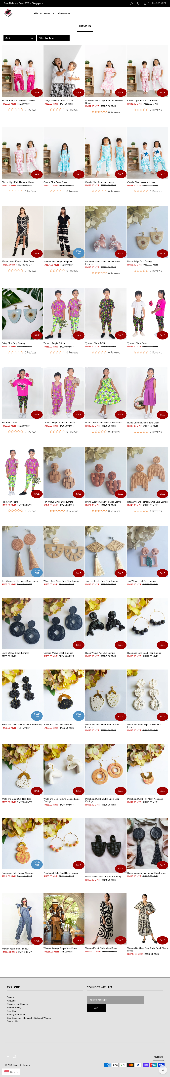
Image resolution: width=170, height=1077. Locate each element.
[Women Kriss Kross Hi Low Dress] (22, 232)
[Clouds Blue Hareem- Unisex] (147, 153)
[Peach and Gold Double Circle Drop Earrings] (105, 769)
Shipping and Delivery (17, 1004)
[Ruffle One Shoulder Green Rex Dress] (105, 393)
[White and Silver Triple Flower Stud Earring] (147, 695)
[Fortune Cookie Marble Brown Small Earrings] (105, 232)
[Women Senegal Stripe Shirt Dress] (64, 919)
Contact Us (12, 1021)
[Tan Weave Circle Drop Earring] (64, 472)
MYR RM (158, 1057)
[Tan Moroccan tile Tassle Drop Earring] (22, 551)
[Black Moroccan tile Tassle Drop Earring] (147, 844)
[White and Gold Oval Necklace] (22, 769)
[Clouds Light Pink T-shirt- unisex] (147, 71)
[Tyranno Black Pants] (147, 314)
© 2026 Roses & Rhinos (17, 1065)
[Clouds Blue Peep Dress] (64, 153)
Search (10, 997)
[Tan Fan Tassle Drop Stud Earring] (105, 551)
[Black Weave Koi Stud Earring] (105, 623)
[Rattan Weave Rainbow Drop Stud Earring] (147, 472)
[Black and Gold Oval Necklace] (64, 695)
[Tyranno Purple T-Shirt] (64, 314)
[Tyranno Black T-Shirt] (105, 314)
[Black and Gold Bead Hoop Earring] (147, 623)
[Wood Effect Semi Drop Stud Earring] (64, 551)
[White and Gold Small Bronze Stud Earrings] (105, 695)
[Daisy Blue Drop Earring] (22, 314)
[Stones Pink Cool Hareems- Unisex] (22, 71)
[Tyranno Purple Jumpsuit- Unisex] (64, 393)
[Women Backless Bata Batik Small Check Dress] (147, 919)
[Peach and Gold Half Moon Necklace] (147, 769)
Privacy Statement (16, 1014)
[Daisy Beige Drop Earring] (147, 232)
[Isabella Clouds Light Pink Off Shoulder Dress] (105, 71)
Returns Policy (14, 1007)
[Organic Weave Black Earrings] (64, 623)
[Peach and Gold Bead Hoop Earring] (64, 844)
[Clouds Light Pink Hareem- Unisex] (22, 153)
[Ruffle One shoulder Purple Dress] (147, 393)
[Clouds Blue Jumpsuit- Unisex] (105, 153)
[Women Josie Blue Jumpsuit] (22, 919)
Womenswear (42, 13)
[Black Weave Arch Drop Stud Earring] (105, 845)
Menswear (63, 13)
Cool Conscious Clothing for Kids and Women (29, 1018)
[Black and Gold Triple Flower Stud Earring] (22, 695)
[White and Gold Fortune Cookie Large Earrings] (64, 769)
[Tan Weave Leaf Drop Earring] (147, 551)
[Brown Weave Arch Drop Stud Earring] (105, 472)
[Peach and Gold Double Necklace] (22, 844)
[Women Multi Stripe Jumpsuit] (64, 232)
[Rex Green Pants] (22, 472)
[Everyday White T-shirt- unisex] (64, 71)
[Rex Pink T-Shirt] (22, 393)
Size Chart (12, 1011)
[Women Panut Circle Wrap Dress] (105, 918)
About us (11, 1001)
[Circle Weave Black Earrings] (22, 623)
